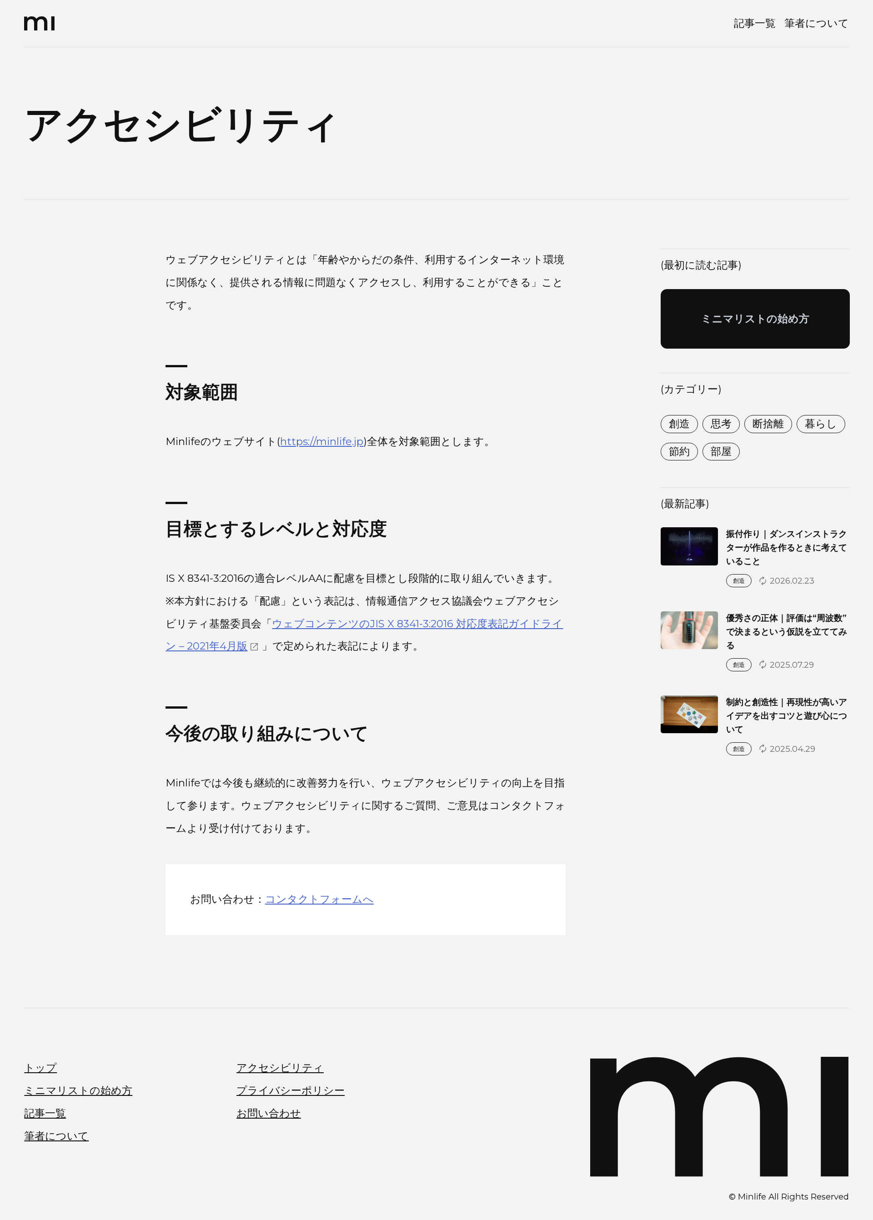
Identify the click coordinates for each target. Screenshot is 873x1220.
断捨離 (768, 423)
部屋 (721, 451)
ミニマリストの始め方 (78, 1090)
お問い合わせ (268, 1113)
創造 (679, 423)
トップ (40, 1067)
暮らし (821, 423)
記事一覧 (755, 23)
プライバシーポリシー (290, 1090)
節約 (679, 451)
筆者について (816, 23)
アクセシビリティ (280, 1067)
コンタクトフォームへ (319, 899)
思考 (721, 423)
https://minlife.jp (321, 441)
